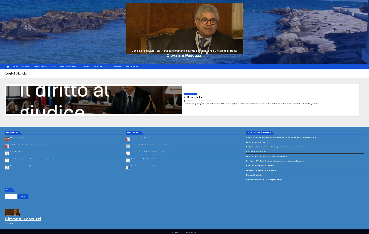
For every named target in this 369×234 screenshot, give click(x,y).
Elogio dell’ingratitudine (254, 175)
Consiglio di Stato (102, 67)
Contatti (118, 67)
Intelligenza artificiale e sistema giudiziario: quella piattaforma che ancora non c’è (274, 147)
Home (15, 67)
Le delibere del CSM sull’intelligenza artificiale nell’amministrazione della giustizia (151, 144)
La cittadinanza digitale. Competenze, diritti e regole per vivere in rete (28, 144)
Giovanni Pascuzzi (184, 55)
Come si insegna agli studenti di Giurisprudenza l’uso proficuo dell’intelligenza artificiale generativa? (281, 137)
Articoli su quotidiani (191, 93)
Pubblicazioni (40, 67)
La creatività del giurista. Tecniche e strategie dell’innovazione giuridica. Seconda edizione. (33, 158)
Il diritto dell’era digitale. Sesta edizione (20, 137)
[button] (363, 67)
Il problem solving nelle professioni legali (20, 165)
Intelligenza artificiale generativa (257, 142)
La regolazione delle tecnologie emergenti (142, 137)
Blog (53, 67)
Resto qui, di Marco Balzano (256, 151)
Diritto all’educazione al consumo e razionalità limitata (145, 165)
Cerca (8, 190)
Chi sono (25, 67)
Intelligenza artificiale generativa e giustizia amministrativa (266, 156)
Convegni (85, 67)
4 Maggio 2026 (191, 101)
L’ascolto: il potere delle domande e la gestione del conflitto (146, 158)
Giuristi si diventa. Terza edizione (18, 151)
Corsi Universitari (68, 67)
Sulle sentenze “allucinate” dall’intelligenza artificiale (264, 180)
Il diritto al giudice (193, 97)
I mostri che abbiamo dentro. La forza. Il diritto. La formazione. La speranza (150, 151)
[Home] (8, 66)
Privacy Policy (132, 67)
